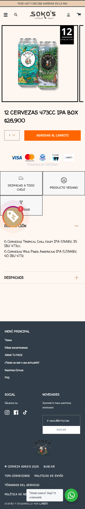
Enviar (61, 429)
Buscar (49, 466)
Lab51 (43, 503)
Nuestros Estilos (14, 370)
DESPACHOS (14, 278)
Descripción (15, 226)
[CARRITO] (78, 15)
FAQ (7, 377)
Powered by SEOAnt (42, 164)
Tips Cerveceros (17, 475)
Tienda (8, 340)
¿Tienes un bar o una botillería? (22, 362)
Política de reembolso (22, 494)
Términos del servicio (22, 485)
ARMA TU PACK (13, 355)
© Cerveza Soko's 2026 (22, 466)
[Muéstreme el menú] (7, 14)
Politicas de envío (48, 475)
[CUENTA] (68, 15)
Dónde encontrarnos (16, 347)
